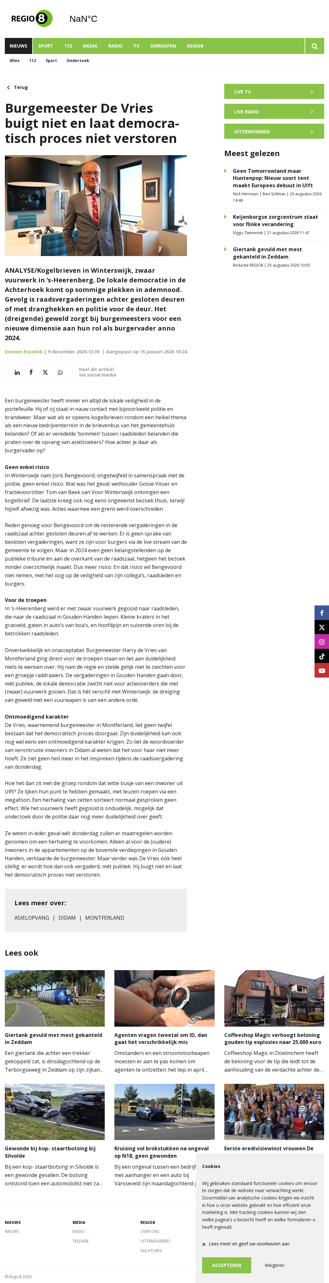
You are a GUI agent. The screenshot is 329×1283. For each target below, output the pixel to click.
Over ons (149, 1231)
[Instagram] (322, 641)
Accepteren (226, 1265)
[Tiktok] (322, 656)
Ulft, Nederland (99, 19)
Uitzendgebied (155, 1241)
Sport (45, 46)
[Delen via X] (45, 372)
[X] (322, 627)
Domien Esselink (24, 352)
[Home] (32, 19)
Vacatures (151, 1250)
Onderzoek (78, 60)
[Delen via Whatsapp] (60, 372)
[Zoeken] (314, 46)
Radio (115, 46)
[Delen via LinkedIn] (17, 372)
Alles (15, 60)
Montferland (104, 917)
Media (90, 46)
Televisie (81, 1241)
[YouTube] (322, 670)
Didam (67, 917)
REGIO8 (195, 46)
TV (136, 46)
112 (68, 46)
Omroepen (163, 46)
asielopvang (31, 917)
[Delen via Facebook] (31, 372)
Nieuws (18, 46)
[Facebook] (322, 613)
